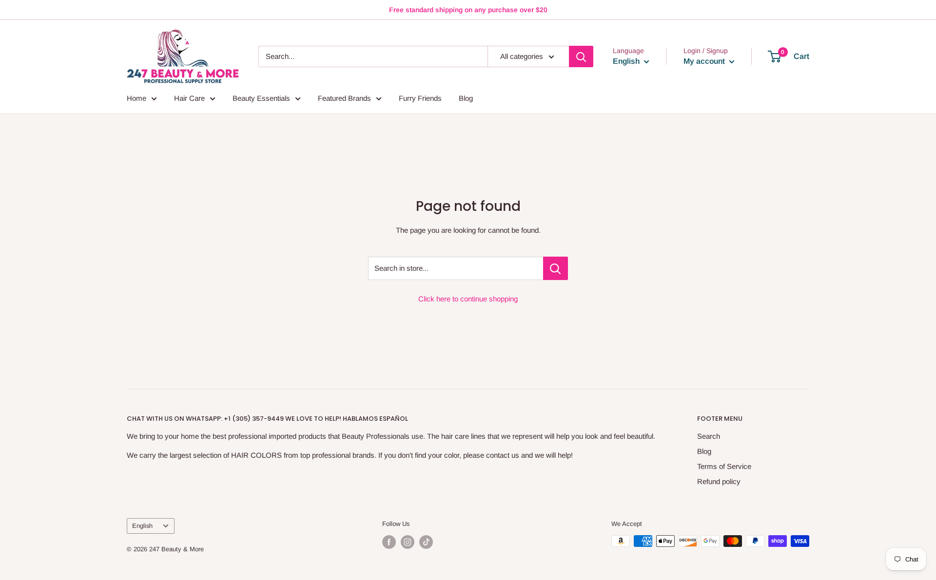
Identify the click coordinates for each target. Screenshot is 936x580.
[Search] (581, 56)
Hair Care (189, 98)
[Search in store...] (555, 268)
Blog (466, 98)
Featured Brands (344, 98)
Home (136, 98)
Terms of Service (724, 466)
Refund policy (719, 481)
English (142, 525)
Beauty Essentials (261, 98)
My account (705, 61)
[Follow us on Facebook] (389, 542)
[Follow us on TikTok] (426, 542)
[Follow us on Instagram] (407, 542)
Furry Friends (420, 98)
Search (708, 436)
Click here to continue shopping (468, 299)
